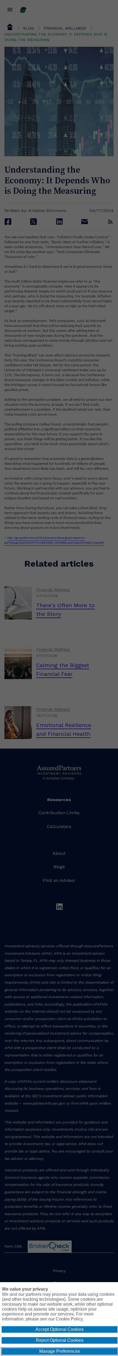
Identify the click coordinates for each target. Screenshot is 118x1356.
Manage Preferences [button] (59, 1351)
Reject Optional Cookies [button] (59, 1340)
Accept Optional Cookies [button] (59, 1329)
